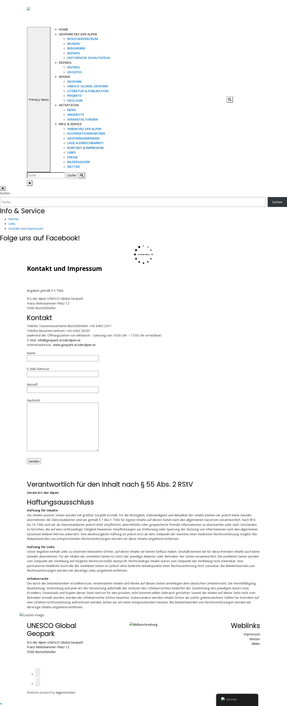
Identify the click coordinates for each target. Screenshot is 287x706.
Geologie (75, 100)
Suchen (5, 193)
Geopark (74, 81)
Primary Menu (39, 99)
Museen (73, 43)
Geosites (74, 72)
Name (31, 353)
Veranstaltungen (82, 119)
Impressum (252, 634)
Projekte (74, 95)
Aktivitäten (69, 105)
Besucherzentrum (82, 39)
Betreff (32, 384)
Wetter (73, 166)
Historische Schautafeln (88, 58)
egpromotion (65, 692)
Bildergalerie (78, 162)
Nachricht (33, 400)
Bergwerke (76, 48)
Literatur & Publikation (87, 91)
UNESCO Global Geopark (87, 86)
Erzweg (73, 53)
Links (71, 152)
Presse (72, 157)
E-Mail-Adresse (38, 369)
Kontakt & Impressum (85, 148)
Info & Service (70, 124)
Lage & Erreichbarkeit (85, 143)
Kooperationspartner (86, 133)
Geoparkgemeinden (83, 138)
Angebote (75, 114)
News (71, 110)
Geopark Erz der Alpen (78, 34)
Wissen (64, 76)
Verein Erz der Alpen (84, 129)
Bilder (256, 643)
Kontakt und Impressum (25, 228)
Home (63, 29)
